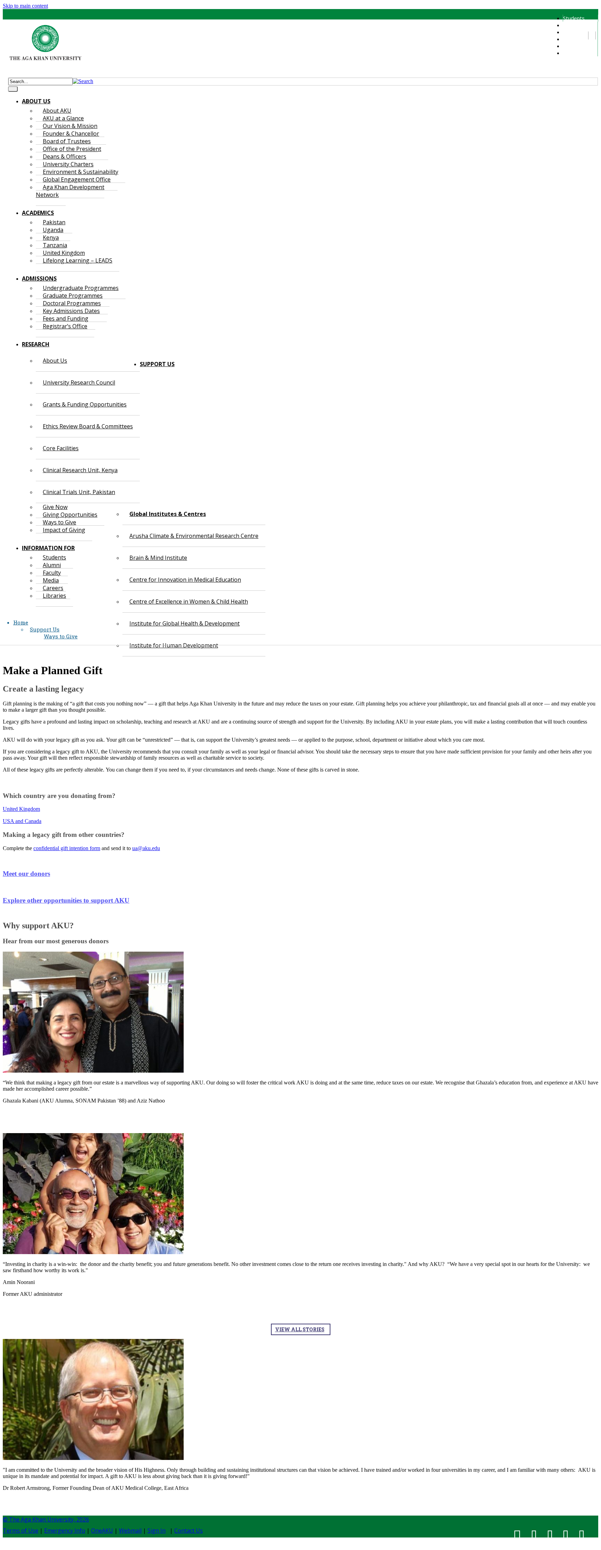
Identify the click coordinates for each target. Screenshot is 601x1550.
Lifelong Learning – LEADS (77, 260)
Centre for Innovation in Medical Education (185, 579)
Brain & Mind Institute (158, 558)
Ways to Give (61, 636)
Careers (572, 45)
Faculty (571, 32)
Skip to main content (25, 6)
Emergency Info (64, 1530)
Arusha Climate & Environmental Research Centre (193, 536)
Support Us (44, 629)
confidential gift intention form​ (66, 848)
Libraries (573, 52)
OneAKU (102, 1530)
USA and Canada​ (22, 821)
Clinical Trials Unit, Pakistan (79, 492)
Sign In (156, 1530)
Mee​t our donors (26, 873)
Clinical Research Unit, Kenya (80, 470)
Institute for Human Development (173, 645)
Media (570, 38)
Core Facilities (61, 448)
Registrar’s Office (65, 326)
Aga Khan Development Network (70, 191)
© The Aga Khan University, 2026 (46, 1519)
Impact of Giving (64, 530)
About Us (55, 360)
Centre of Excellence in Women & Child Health (188, 601)
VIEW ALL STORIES (299, 1329)
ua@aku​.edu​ (146, 848)
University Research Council (79, 382)
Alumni (570, 25)
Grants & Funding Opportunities (85, 404)
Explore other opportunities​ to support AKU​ (66, 900)
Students (574, 18)
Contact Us (188, 1530)
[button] (83, 81)
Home (20, 622)
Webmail (130, 1530)
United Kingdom (21, 809)
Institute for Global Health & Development (184, 623)
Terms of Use (20, 1530)
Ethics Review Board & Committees (88, 426)
